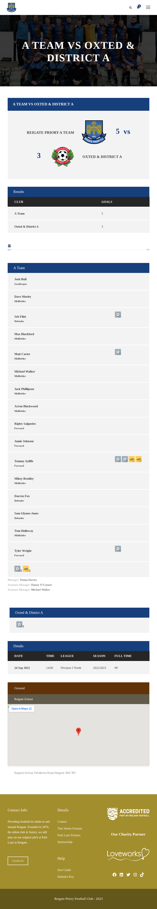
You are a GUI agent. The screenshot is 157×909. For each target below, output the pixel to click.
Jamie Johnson (24, 441)
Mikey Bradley (24, 478)
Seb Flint (20, 316)
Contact (62, 821)
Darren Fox (22, 496)
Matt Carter (22, 354)
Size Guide (64, 870)
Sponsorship (64, 842)
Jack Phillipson (24, 389)
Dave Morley (22, 296)
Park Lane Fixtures (68, 835)
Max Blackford (24, 334)
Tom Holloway (23, 530)
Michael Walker (24, 371)
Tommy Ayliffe (23, 461)
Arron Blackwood (26, 406)
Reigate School (23, 699)
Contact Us (18, 860)
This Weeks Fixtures (69, 828)
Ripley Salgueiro (25, 423)
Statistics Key (65, 876)
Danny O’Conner (41, 584)
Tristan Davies (28, 579)
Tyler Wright (22, 550)
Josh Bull (20, 279)
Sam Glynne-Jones (26, 513)
